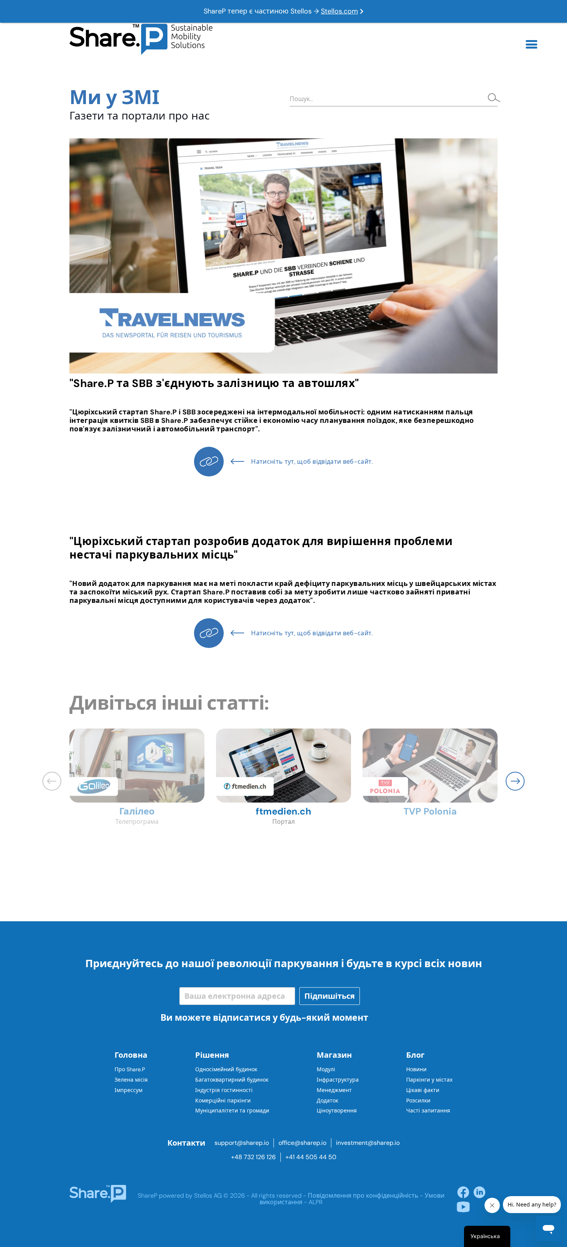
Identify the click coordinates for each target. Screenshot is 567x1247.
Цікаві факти (422, 1090)
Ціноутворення (337, 1110)
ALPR (315, 1202)
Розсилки (418, 1100)
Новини (416, 1069)
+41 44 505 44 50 (310, 1157)
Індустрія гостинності (224, 1090)
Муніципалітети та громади (232, 1110)
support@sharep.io (241, 1143)
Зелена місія (131, 1079)
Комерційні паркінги (223, 1100)
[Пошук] (492, 98)
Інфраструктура (338, 1079)
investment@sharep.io (368, 1143)
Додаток (327, 1100)
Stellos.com (339, 11)
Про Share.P (130, 1069)
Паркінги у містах (429, 1079)
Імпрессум (128, 1090)
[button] (515, 781)
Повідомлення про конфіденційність (363, 1195)
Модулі (326, 1069)
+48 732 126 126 (253, 1157)
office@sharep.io (302, 1143)
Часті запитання (428, 1110)
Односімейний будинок (226, 1069)
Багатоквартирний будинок (231, 1079)
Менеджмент (334, 1090)
